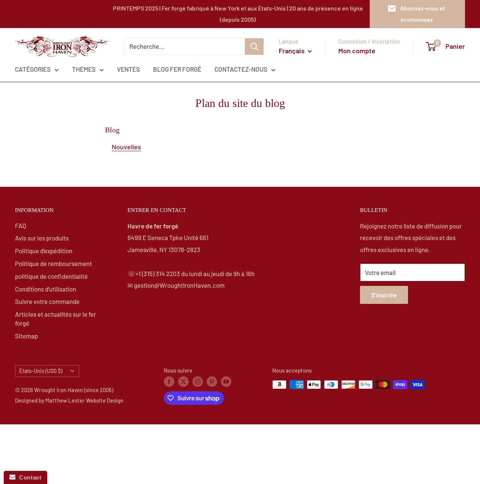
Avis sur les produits (42, 238)
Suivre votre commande (47, 301)
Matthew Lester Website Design (84, 400)
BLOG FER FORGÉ (177, 69)
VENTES (128, 69)
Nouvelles (126, 147)
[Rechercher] (254, 46)
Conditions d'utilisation (45, 289)
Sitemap (26, 336)
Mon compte (356, 51)
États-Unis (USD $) (40, 371)
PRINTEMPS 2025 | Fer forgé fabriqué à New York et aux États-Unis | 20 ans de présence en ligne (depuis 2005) (238, 14)
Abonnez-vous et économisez (422, 14)
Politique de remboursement (53, 263)
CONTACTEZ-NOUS (240, 69)
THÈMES (84, 69)
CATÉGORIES (33, 69)
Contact (28, 477)
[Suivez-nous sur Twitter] (183, 381)
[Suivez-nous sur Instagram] (197, 381)
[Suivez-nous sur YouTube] (226, 381)
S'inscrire (384, 295)
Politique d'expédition (43, 250)
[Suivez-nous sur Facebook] (169, 381)
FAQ (20, 225)
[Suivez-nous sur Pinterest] (212, 381)
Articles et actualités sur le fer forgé (55, 318)
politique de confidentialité (51, 276)
